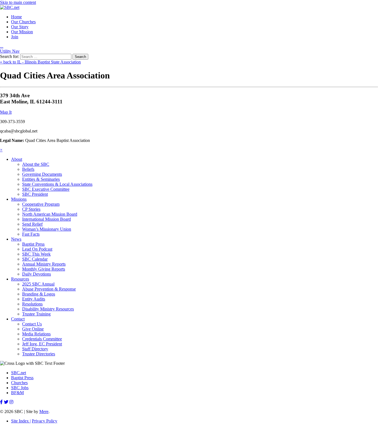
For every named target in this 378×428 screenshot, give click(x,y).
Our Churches (23, 21)
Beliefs (28, 169)
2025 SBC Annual (38, 284)
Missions (19, 199)
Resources (20, 279)
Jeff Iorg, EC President (42, 344)
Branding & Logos (38, 294)
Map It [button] (6, 112)
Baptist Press (33, 244)
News (16, 239)
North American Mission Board (49, 214)
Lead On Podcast (37, 249)
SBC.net (18, 372)
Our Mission (22, 31)
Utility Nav (10, 51)
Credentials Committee (42, 339)
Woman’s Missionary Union (46, 229)
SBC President (35, 194)
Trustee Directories (38, 353)
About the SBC (35, 164)
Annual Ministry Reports (44, 264)
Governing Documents (42, 174)
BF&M (17, 392)
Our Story (20, 26)
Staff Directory (35, 349)
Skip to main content (18, 2)
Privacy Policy (44, 421)
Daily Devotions (36, 274)
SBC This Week (36, 254)
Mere (43, 411)
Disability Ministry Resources (48, 309)
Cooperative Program (40, 204)
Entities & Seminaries (41, 179)
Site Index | (21, 421)
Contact (18, 319)
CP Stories (31, 209)
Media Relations (36, 334)
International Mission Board (46, 219)
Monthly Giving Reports (43, 269)
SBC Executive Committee (45, 189)
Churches (19, 382)
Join (14, 36)
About (16, 159)
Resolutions (32, 304)
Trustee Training (36, 314)
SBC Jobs (20, 387)
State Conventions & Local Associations (57, 184)
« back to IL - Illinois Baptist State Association (40, 62)
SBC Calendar (35, 259)
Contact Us (32, 324)
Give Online (33, 329)
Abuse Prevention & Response (49, 289)
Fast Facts (31, 234)
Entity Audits (33, 299)
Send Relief (32, 224)
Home (16, 16)
